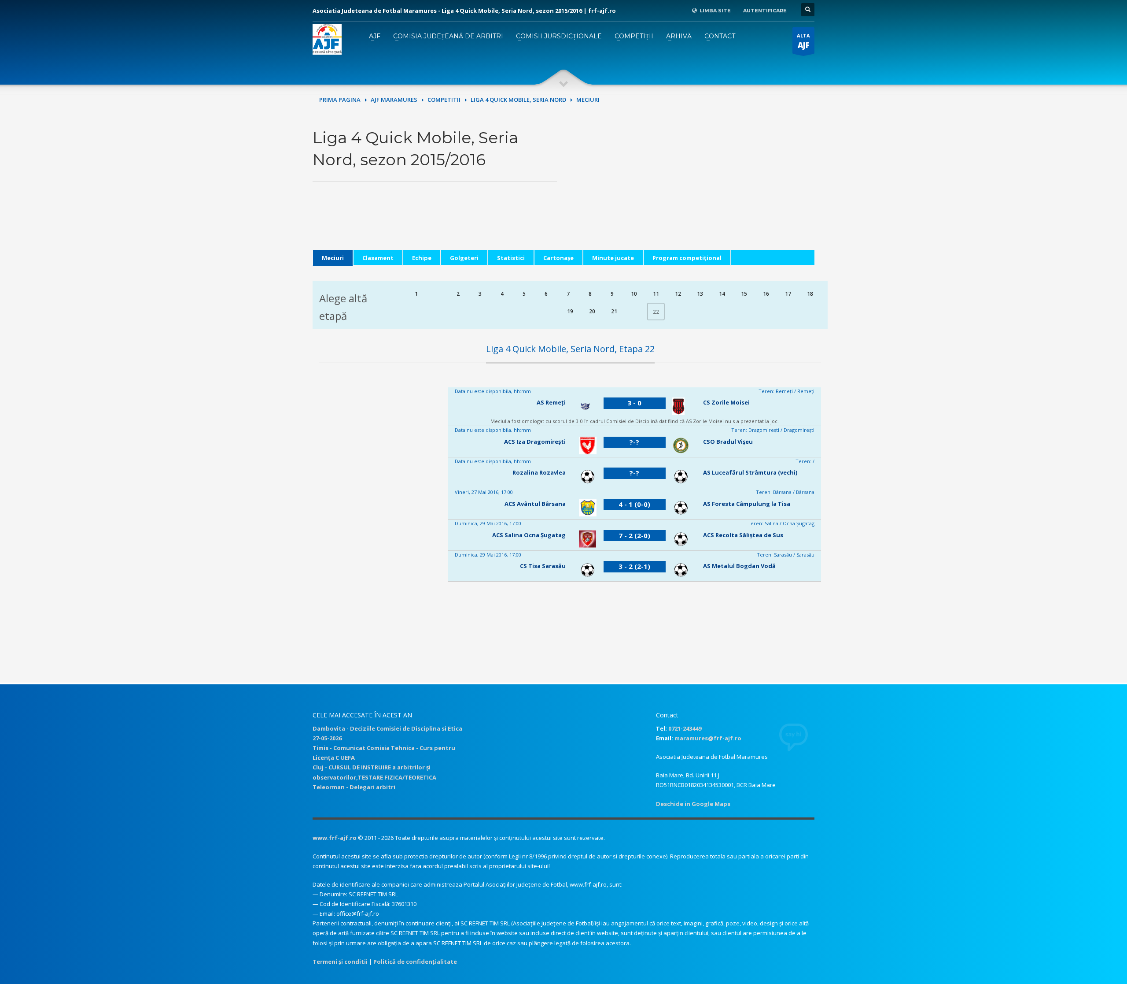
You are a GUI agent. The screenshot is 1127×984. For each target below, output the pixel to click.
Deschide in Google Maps (693, 804)
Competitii (443, 100)
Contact (719, 36)
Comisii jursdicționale (559, 36)
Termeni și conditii (340, 961)
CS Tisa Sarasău (543, 566)
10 (634, 293)
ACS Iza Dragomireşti (535, 442)
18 (810, 293)
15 (744, 293)
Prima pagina (340, 100)
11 (656, 293)
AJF (374, 36)
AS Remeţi (551, 402)
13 (700, 293)
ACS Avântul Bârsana (535, 504)
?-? (634, 442)
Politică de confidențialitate (415, 961)
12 (678, 293)
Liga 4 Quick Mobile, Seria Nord (518, 100)
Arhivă (679, 36)
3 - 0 (634, 402)
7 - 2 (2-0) (634, 535)
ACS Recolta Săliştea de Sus (743, 535)
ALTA (803, 41)
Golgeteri (464, 258)
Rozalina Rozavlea (539, 472)
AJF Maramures (394, 100)
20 (592, 311)
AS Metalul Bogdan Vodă (739, 566)
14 (722, 293)
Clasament (378, 258)
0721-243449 (684, 728)
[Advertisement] (692, 188)
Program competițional (687, 258)
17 (788, 293)
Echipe (421, 258)
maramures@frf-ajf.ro (707, 738)
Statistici (511, 258)
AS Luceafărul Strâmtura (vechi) (750, 472)
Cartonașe (558, 258)
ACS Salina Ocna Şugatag (529, 535)
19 (570, 311)
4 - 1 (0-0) (634, 504)
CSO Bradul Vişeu (728, 442)
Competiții (634, 36)
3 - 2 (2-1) (634, 566)
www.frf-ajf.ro (335, 838)
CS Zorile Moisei (726, 402)
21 (614, 311)
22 (656, 312)
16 (766, 293)
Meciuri (333, 258)
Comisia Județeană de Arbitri (448, 36)
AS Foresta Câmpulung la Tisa (746, 504)
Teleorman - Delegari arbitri (354, 787)
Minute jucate (613, 258)
